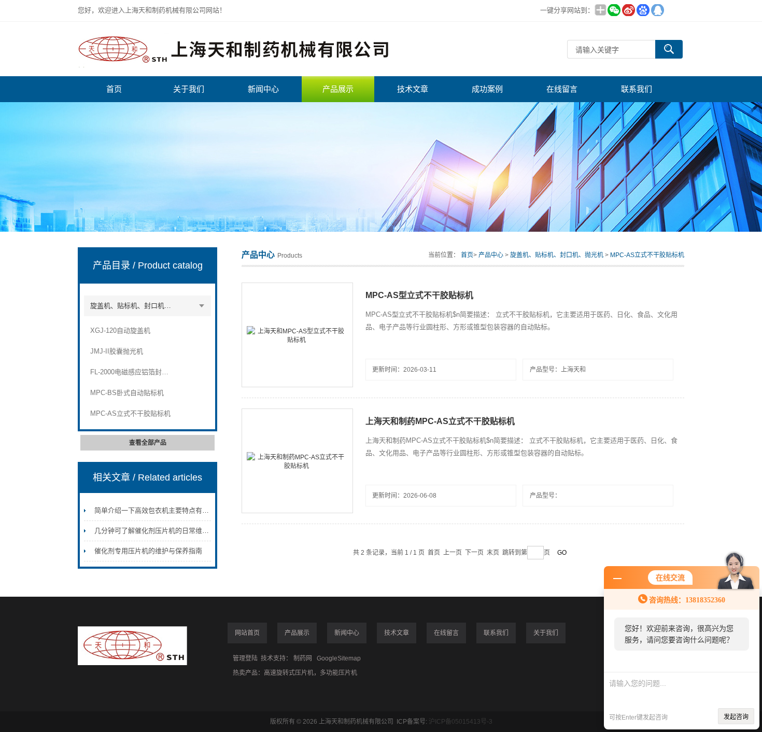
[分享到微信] (613, 10)
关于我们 (188, 89)
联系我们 (636, 89)
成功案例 (487, 89)
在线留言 (561, 89)
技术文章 (412, 89)
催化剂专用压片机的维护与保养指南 (148, 551)
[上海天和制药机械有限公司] (233, 49)
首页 (114, 89)
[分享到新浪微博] (628, 10)
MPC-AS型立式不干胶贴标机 (419, 295)
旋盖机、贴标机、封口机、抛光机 (132, 305)
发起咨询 (736, 717)
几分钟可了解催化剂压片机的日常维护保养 (158, 530)
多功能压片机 (338, 673)
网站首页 (247, 633)
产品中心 (490, 255)
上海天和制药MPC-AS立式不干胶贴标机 (440, 421)
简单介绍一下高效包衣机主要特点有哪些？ (158, 510)
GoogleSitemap (339, 658)
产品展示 (338, 89)
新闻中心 (263, 89)
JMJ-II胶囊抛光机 (116, 351)
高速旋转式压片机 (289, 673)
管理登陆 (245, 658)
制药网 (302, 658)
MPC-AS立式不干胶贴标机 (130, 413)
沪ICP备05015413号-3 (460, 721)
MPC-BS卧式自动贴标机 (127, 393)
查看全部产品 (147, 442)
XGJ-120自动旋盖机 (120, 330)
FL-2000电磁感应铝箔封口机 (132, 372)
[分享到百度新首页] (643, 10)
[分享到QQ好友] (657, 10)
